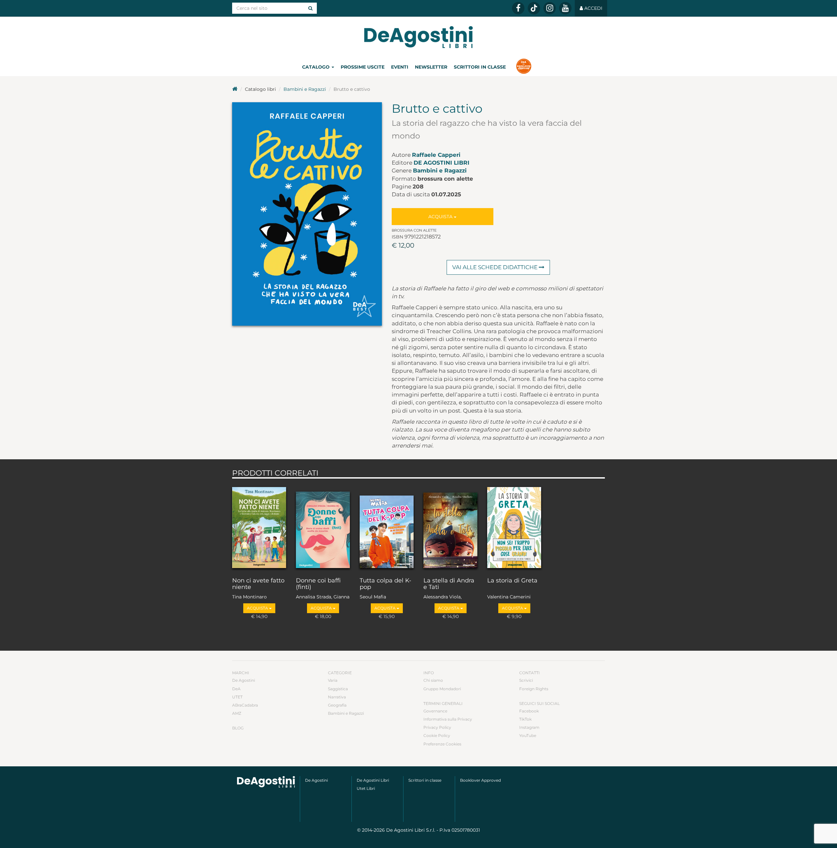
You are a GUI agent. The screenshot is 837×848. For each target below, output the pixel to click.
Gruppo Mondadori (442, 688)
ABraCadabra (245, 705)
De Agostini (243, 680)
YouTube (527, 735)
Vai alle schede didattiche (495, 267)
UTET (237, 696)
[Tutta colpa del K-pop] (387, 526)
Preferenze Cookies (442, 744)
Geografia (337, 705)
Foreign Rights (533, 688)
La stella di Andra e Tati (448, 584)
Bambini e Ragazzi (304, 89)
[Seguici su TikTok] (534, 8)
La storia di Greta (512, 581)
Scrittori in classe (480, 67)
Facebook (529, 711)
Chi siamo (433, 680)
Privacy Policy (437, 727)
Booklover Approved (480, 780)
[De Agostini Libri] (234, 89)
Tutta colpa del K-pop (385, 584)
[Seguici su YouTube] (565, 8)
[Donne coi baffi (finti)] (323, 526)
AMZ (236, 713)
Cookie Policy (436, 735)
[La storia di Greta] (514, 526)
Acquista (441, 217)
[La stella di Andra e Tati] (450, 526)
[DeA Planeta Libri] (266, 782)
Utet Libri (366, 788)
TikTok (525, 719)
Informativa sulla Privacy (447, 719)
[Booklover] (524, 67)
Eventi (399, 67)
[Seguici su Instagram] (549, 8)
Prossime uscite (362, 67)
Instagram (529, 727)
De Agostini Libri (442, 162)
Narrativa (337, 696)
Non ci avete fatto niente (258, 584)
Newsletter (431, 67)
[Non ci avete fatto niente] (259, 526)
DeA (236, 688)
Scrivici (526, 680)
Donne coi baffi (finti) (318, 584)
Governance (435, 711)
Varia (332, 680)
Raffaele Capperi (436, 155)
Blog (238, 728)
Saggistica (338, 688)
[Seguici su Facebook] (518, 8)
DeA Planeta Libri (418, 37)
